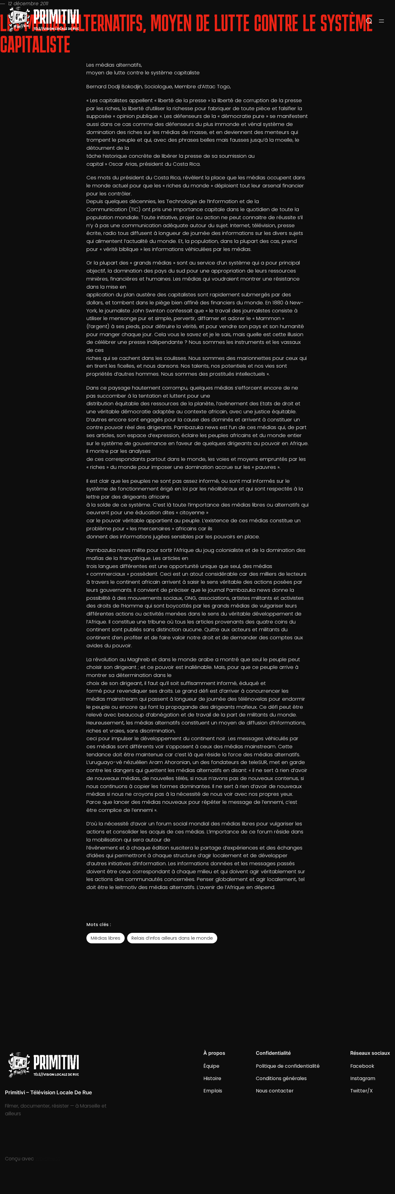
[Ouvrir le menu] (381, 21)
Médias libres (105, 938)
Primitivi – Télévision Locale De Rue (48, 1092)
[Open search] (369, 21)
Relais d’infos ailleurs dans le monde (172, 938)
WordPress (47, 1158)
